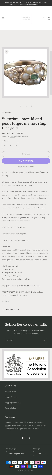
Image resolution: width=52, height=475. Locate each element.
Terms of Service (11, 397)
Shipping (12, 136)
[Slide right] (31, 106)
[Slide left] (20, 106)
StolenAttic (25, 470)
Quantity (5, 140)
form (7, 425)
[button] (3, 18)
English (38, 454)
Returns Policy (10, 408)
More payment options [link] (26, 166)
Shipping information (13, 403)
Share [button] (7, 301)
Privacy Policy (10, 392)
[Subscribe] (44, 340)
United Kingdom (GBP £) (17, 454)
